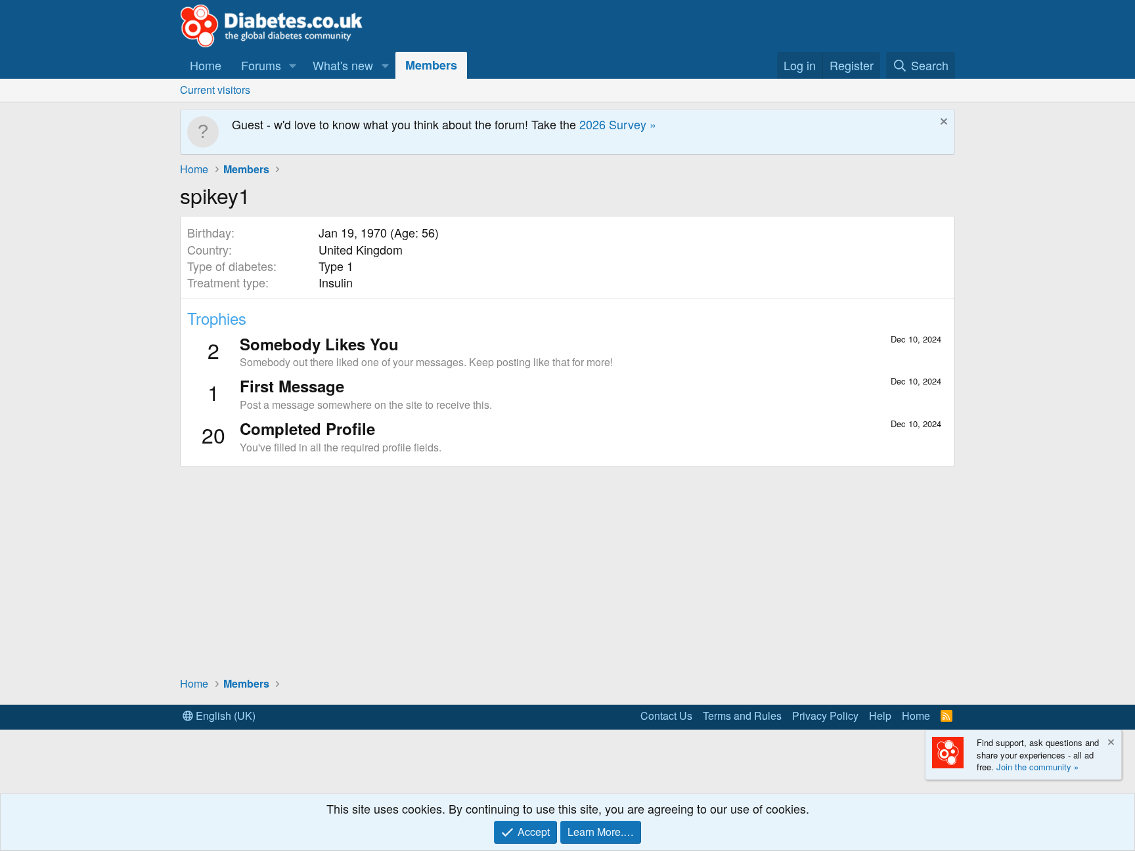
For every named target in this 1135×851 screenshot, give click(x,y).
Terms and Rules (742, 715)
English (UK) (224, 715)
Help (880, 715)
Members (431, 64)
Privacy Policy (825, 715)
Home (205, 64)
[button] (292, 65)
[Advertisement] (567, 571)
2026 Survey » (617, 124)
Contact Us (666, 715)
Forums (261, 64)
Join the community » (1037, 766)
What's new (343, 64)
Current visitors (215, 89)
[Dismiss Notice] (942, 123)
